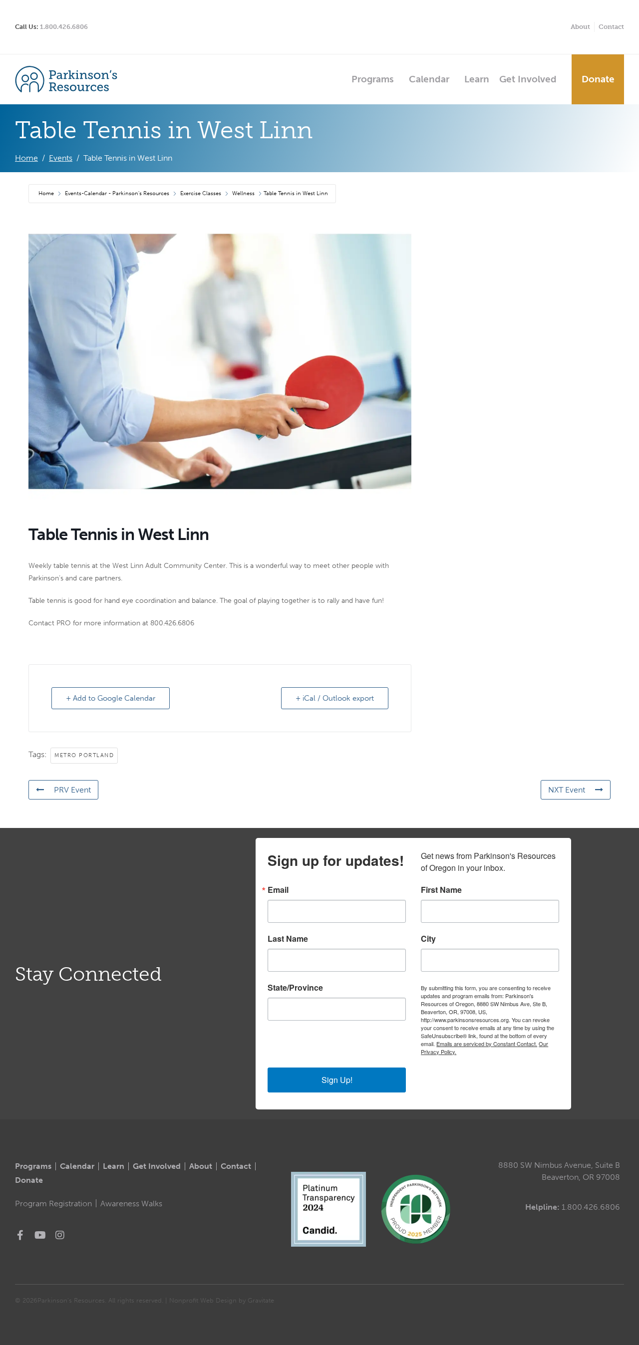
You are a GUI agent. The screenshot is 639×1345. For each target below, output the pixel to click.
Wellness (243, 193)
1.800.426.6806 (64, 26)
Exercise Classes (200, 193)
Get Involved (528, 79)
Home (46, 193)
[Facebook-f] (20, 1235)
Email (278, 890)
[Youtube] (40, 1235)
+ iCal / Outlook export (335, 698)
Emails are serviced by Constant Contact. (486, 1044)
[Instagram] (60, 1235)
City (428, 939)
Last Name (288, 939)
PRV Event (72, 790)
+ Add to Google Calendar (110, 698)
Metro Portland (84, 755)
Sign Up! (336, 1079)
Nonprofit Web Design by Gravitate (221, 1300)
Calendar (429, 79)
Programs (372, 79)
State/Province (295, 988)
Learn (476, 79)
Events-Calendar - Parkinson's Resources (117, 193)
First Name (441, 890)
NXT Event (566, 790)
